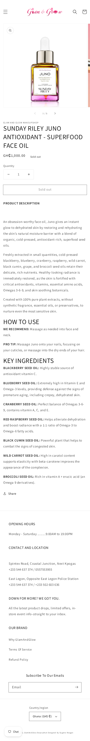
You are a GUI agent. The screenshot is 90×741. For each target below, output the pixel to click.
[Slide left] (35, 113)
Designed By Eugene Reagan (60, 732)
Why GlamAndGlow (22, 640)
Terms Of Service (20, 649)
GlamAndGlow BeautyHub (35, 732)
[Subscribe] (76, 687)
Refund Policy (18, 660)
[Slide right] (55, 113)
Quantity (8, 166)
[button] (5, 12)
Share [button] (12, 494)
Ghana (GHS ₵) (42, 716)
